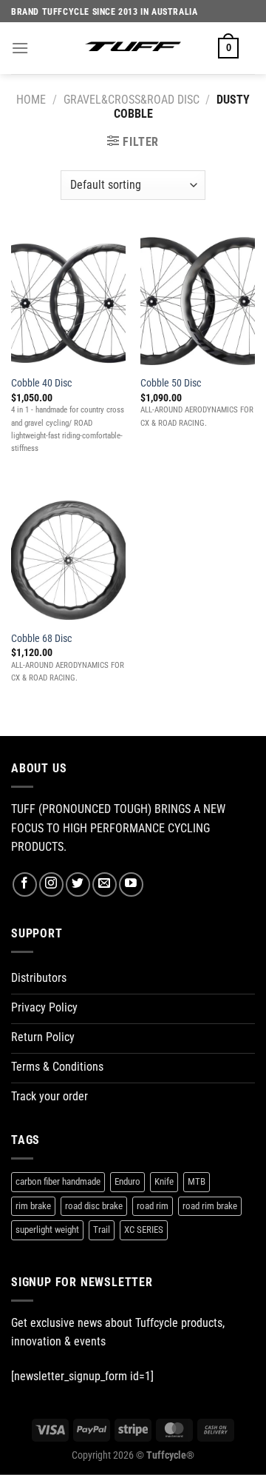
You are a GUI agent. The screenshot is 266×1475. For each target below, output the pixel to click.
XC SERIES (143, 1229)
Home (31, 100)
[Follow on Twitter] (78, 884)
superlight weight (47, 1229)
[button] (20, 48)
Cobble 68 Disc (41, 638)
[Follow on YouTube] (131, 884)
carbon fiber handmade (58, 1181)
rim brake (33, 1205)
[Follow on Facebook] (25, 884)
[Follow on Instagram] (51, 884)
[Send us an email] (104, 884)
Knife (164, 1181)
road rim (152, 1205)
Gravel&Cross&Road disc (132, 100)
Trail (101, 1229)
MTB (196, 1181)
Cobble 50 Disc (170, 383)
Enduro (127, 1181)
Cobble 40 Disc (41, 383)
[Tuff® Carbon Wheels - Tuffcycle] (133, 48)
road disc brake (94, 1205)
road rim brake (210, 1205)
